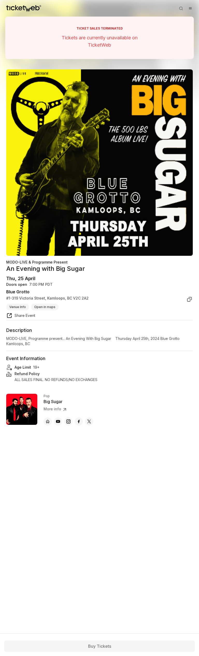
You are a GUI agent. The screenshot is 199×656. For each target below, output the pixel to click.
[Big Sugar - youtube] (58, 421)
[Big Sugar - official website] (48, 421)
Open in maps (44, 307)
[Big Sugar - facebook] (79, 421)
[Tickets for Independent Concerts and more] (23, 8)
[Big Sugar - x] (89, 421)
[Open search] (180, 8)
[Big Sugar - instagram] (68, 421)
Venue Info (17, 307)
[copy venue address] (189, 299)
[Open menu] (190, 8)
